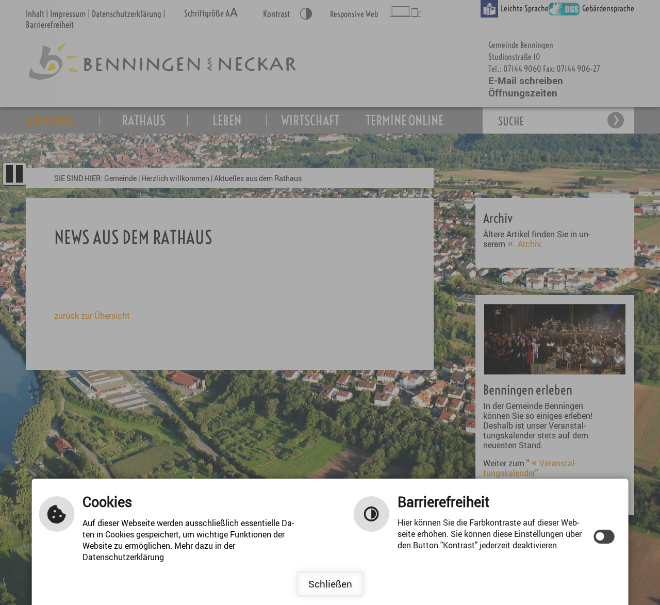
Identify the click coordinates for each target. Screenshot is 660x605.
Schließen (330, 584)
